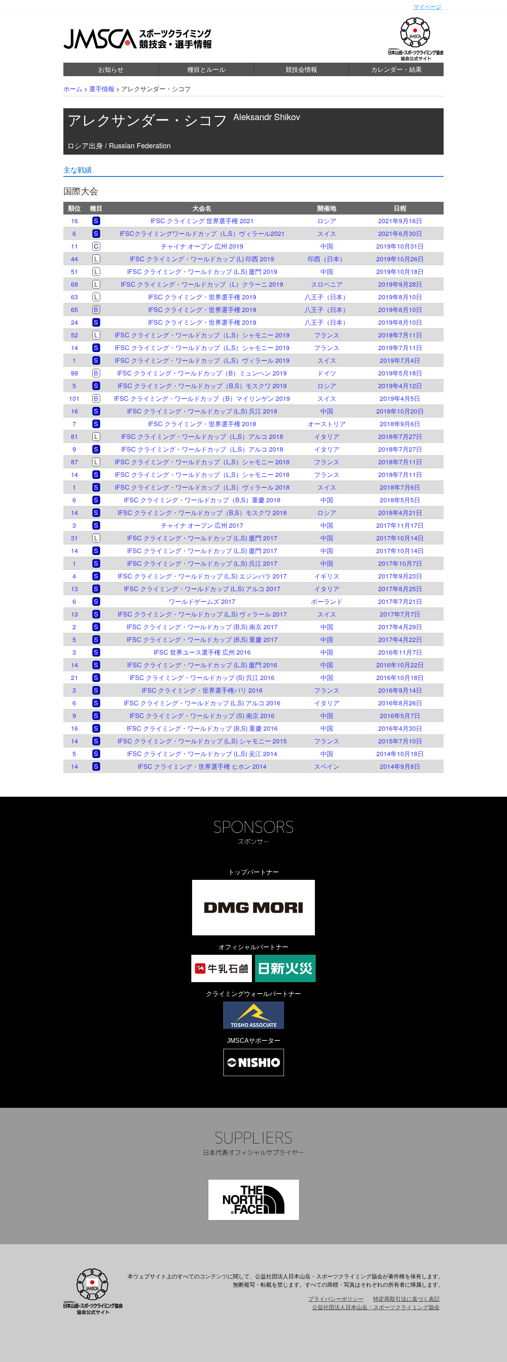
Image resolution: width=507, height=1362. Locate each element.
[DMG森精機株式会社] (253, 907)
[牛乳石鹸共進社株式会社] (221, 968)
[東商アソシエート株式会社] (253, 1015)
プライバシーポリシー (336, 1299)
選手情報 (101, 88)
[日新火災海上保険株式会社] (285, 968)
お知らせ (111, 69)
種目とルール (206, 69)
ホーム (72, 88)
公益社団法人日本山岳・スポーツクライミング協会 (376, 1307)
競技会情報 (301, 69)
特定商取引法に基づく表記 (406, 1299)
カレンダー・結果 (396, 69)
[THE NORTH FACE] (253, 1199)
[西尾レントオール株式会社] (253, 1062)
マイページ (427, 6)
